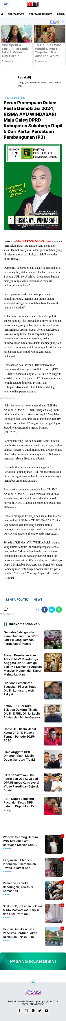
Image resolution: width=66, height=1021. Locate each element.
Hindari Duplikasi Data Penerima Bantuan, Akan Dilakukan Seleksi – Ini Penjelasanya (20, 933)
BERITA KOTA (16, 14)
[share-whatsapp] (59, 609)
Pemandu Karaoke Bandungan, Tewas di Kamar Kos (18, 887)
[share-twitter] (52, 609)
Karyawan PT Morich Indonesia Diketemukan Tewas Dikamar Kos (19, 864)
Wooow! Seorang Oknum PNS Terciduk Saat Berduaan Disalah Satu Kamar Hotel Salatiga (20, 841)
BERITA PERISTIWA (40, 14)
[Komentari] (6, 609)
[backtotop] (33, 983)
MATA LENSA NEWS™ (33, 1004)
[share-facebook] (44, 609)
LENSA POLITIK (14, 98)
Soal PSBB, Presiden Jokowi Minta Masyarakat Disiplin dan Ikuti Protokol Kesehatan (22, 910)
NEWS (38, 599)
